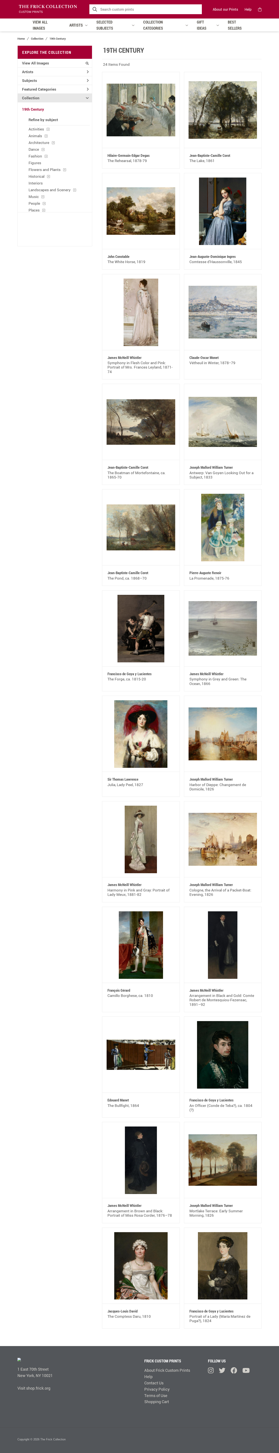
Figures (35, 162)
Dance (34, 149)
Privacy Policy (157, 1389)
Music (34, 196)
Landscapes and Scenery (50, 189)
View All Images (35, 63)
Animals (35, 135)
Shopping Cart (156, 1401)
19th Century (33, 109)
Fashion (35, 156)
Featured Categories (39, 89)
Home (21, 39)
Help (248, 9)
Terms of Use (155, 1395)
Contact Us (153, 1382)
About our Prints (225, 9)
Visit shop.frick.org (33, 1388)
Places (34, 210)
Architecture (39, 142)
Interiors (36, 183)
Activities (36, 129)
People (34, 203)
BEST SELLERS (235, 25)
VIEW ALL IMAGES (40, 25)
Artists (27, 71)
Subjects (29, 80)
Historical (36, 176)
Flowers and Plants (45, 169)
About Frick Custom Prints (167, 1370)
